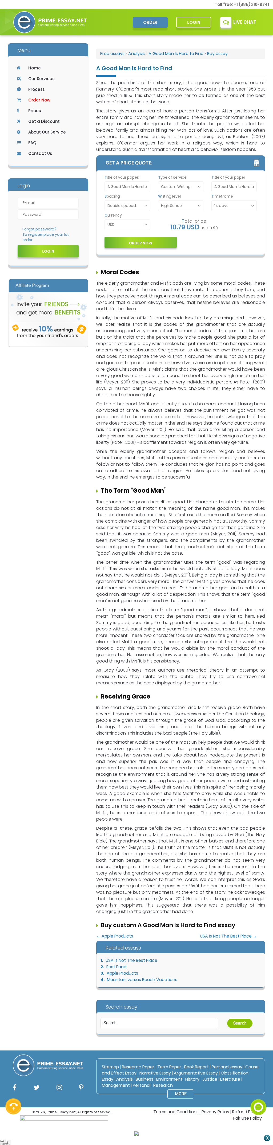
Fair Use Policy (247, 1118)
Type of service (172, 177)
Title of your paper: (122, 177)
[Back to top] (258, 1088)
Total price (194, 221)
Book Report (196, 1067)
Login (193, 22)
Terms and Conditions (176, 1112)
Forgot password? (39, 229)
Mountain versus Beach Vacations (142, 980)
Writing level (169, 196)
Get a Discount (44, 121)
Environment (169, 1079)
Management (116, 1085)
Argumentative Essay (196, 1073)
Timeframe (222, 196)
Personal (141, 1085)
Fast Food (116, 967)
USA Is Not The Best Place (131, 960)
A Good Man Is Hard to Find (175, 53)
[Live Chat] (258, 1107)
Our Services (41, 78)
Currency (113, 215)
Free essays (112, 53)
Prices (34, 110)
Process (36, 89)
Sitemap (110, 1067)
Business (144, 1079)
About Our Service (47, 132)
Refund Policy (246, 1112)
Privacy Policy (215, 1112)
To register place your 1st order (45, 237)
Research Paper (138, 1067)
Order (150, 22)
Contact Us (40, 153)
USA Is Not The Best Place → (228, 936)
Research (163, 1085)
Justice (209, 1079)
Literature (230, 1079)
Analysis (136, 53)
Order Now (39, 100)
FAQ (32, 143)
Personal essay (227, 1067)
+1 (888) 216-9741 (251, 4)
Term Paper (169, 1067)
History (192, 1079)
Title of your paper (228, 177)
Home (34, 68)
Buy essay (217, 53)
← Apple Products (114, 936)
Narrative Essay (155, 1073)
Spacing (112, 196)
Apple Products (122, 973)
